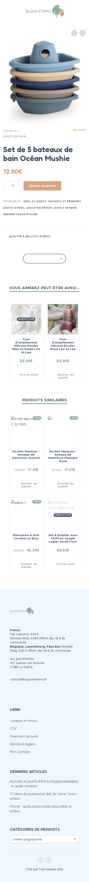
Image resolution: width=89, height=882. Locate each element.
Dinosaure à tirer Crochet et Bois (26, 536)
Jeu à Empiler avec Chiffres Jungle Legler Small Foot (63, 538)
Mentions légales (23, 744)
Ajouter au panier (42, 186)
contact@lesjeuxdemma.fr (28, 679)
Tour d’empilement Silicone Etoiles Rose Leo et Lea (63, 344)
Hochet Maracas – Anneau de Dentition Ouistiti (26, 455)
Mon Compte (20, 752)
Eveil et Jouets (35, 201)
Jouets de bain (14, 136)
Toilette (10, 130)
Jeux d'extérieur (39, 207)
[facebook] (41, 860)
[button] (7, 11)
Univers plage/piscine (20, 214)
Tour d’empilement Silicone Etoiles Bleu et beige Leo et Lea (26, 345)
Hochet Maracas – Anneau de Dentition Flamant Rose (63, 456)
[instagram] (48, 860)
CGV (13, 728)
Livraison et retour (23, 721)
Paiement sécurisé (24, 736)
